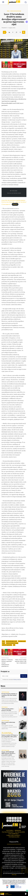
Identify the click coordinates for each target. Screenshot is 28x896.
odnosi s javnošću (7, 645)
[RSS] (18, 821)
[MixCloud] (20, 818)
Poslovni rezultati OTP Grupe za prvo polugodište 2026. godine (10, 735)
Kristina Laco (22, 641)
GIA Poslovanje (5, 692)
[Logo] (14, 825)
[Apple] (20, 821)
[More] (23, 32)
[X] (20, 32)
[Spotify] (8, 818)
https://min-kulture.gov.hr (14, 884)
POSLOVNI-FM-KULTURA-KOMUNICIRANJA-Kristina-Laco (14, 202)
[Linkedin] (9, 32)
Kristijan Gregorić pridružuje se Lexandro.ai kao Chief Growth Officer (9, 695)
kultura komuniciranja (12, 643)
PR (14, 645)
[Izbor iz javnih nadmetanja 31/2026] (22, 724)
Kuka (3, 643)
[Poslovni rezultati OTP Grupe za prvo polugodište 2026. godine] (22, 736)
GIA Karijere (5, 707)
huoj (3, 641)
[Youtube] (18, 818)
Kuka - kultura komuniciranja (14, 11)
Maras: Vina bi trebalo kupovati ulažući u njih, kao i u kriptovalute (20, 661)
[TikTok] (10, 818)
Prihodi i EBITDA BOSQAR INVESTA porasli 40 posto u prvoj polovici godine (8, 753)
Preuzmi (15, 204)
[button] (26, 894)
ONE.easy (14, 874)
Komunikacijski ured (11, 641)
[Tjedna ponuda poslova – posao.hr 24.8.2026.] (22, 711)
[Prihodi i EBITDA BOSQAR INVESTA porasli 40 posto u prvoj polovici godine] (22, 754)
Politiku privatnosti (17, 679)
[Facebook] (12, 32)
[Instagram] (10, 821)
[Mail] (15, 821)
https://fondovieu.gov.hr (22, 883)
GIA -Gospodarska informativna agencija (7, 733)
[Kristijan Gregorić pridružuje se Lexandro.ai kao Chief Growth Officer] (22, 696)
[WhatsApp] (16, 32)
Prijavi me (23, 676)
